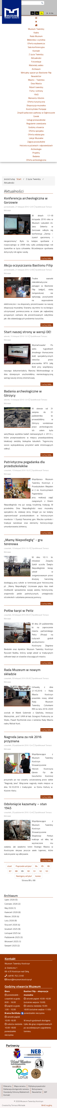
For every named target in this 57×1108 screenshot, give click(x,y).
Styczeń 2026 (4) (12, 924)
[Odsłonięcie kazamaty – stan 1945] (17, 829)
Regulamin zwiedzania (36, 123)
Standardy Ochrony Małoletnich (16, 1092)
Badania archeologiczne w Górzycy (23, 393)
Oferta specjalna (36, 130)
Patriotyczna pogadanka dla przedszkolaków (24, 464)
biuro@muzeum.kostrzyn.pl (19, 979)
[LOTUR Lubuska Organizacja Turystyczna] (22, 1073)
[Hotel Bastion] (21, 1063)
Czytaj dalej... (46, 258)
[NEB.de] (34, 1053)
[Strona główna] (36, 25)
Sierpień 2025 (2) (12, 945)
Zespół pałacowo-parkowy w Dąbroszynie (36, 112)
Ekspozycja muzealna (36, 105)
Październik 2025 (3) (14, 937)
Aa (33, 13)
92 (41, 871)
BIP (45, 1092)
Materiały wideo (36, 65)
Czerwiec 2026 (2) (12, 903)
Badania (36, 156)
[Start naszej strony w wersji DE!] (17, 353)
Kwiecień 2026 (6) (13, 912)
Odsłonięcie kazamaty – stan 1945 (25, 806)
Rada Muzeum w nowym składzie (22, 671)
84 (36, 866)
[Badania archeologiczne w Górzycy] (17, 417)
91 (34, 871)
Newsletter (36, 76)
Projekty (36, 152)
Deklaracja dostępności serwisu (16, 1089)
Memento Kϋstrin (36, 98)
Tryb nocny (27, 13)
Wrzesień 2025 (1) (13, 941)
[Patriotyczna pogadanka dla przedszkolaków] (17, 487)
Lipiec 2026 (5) (11, 899)
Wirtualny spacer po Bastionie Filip (36, 72)
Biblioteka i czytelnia (36, 39)
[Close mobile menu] (36, 21)
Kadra (36, 32)
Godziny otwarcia (36, 127)
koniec (38, 876)
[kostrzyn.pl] (17, 1053)
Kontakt (36, 50)
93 (47, 871)
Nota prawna (37, 1089)
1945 (36, 94)
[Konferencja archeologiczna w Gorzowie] (17, 224)
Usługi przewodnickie (36, 119)
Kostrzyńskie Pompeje (36, 109)
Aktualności (36, 58)
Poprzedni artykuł (23, 866)
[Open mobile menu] (36, 18)
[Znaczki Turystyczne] (36, 1073)
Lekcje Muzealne (36, 138)
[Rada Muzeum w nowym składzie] (17, 695)
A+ (52, 13)
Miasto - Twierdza (36, 79)
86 (48, 866)
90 (28, 871)
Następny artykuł (24, 876)
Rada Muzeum (36, 36)
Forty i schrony (36, 90)
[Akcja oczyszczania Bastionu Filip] (17, 287)
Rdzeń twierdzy (36, 87)
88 (16, 871)
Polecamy (7, 1086)
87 (10, 871)
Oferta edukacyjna (36, 134)
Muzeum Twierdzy (36, 29)
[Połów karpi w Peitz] (17, 632)
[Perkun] (39, 1063)
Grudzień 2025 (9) (12, 929)
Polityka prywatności (36, 1086)
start (9, 866)
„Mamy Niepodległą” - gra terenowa (23, 542)
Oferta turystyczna (36, 101)
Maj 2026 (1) (10, 908)
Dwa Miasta (36, 83)
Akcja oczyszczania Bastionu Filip (28, 265)
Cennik (36, 116)
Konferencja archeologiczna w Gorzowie (26, 200)
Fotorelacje (36, 61)
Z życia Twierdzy (36, 54)
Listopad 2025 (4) (12, 933)
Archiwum (36, 69)
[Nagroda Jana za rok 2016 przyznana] (17, 762)
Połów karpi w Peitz (18, 610)
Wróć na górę (46, 1105)
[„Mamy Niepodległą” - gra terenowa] (17, 565)
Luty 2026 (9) (11, 920)
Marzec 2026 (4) (12, 916)
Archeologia (36, 149)
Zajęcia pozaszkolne (36, 141)
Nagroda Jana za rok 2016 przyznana (22, 739)
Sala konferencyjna (36, 47)
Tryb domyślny (22, 13)
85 (42, 866)
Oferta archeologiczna (36, 160)
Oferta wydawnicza (36, 43)
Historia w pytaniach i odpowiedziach (36, 145)
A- (47, 13)
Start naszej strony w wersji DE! (27, 331)
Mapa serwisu (20, 1086)
